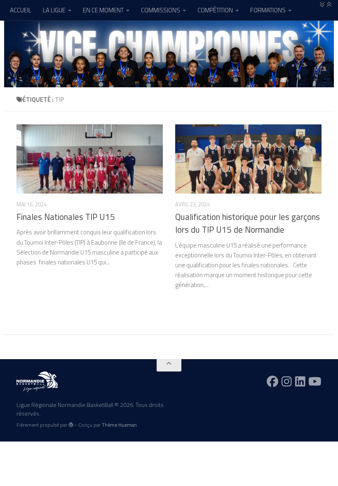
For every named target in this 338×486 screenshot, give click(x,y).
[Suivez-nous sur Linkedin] (300, 381)
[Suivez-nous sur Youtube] (315, 381)
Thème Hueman (119, 425)
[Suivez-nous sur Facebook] (272, 381)
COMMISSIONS (160, 10)
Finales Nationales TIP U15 (66, 216)
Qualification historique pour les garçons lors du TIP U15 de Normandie (247, 223)
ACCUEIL (20, 10)
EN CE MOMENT (103, 10)
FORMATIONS (268, 10)
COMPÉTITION (215, 10)
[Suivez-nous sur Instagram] (287, 381)
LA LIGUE (54, 10)
